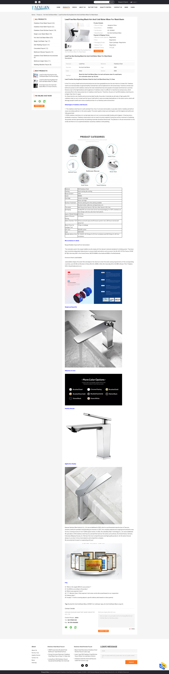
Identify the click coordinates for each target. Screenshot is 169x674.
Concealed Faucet (39, 48)
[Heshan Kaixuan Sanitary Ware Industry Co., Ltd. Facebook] (35, 2)
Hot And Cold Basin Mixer (50, 14)
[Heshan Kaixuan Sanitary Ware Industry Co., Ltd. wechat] (45, 101)
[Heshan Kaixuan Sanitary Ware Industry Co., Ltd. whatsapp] (41, 101)
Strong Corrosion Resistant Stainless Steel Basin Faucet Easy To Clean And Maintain (59, 655)
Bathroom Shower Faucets (42, 52)
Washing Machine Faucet (41, 64)
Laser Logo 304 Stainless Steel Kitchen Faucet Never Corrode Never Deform (86, 655)
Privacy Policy (45, 672)
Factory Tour (92, 7)
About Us (82, 7)
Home (58, 7)
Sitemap (34, 662)
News (126, 7)
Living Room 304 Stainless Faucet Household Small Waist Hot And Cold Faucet (58, 660)
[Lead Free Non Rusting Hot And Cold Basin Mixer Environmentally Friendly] (35, 75)
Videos (74, 7)
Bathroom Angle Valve (41, 61)
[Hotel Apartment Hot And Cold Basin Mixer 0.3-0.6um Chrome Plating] (35, 86)
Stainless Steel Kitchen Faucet (43, 30)
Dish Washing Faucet (40, 45)
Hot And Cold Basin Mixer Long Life (113, 604)
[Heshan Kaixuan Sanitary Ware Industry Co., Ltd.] (41, 7)
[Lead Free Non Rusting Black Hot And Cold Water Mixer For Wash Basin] (35, 81)
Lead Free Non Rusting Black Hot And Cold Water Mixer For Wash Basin (48, 81)
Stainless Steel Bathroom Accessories (46, 55)
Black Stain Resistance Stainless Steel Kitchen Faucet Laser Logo (86, 650)
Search (111, 2)
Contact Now (98, 51)
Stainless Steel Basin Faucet (43, 23)
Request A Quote (123, 2)
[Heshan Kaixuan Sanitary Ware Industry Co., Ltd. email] (36, 101)
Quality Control (105, 7)
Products (66, 7)
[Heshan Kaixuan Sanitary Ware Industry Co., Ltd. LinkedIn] (39, 2)
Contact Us (118, 7)
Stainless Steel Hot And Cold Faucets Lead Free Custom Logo (85, 659)
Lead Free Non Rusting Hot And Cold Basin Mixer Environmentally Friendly (48, 76)
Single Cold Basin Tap (40, 41)
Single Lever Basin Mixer (41, 34)
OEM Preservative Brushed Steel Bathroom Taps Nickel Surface (57, 650)
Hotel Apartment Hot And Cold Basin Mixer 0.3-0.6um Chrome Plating (48, 86)
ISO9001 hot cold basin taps (95, 604)
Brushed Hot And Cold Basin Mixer (77, 604)
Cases (133, 7)
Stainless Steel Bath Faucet (42, 27)
